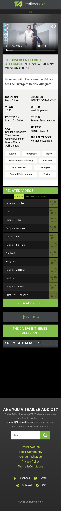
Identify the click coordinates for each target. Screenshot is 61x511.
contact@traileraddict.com (21, 422)
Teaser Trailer (13, 237)
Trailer (9, 212)
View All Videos (31, 303)
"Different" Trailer (15, 203)
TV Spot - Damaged (16, 228)
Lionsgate (45, 167)
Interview (47, 160)
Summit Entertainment (21, 174)
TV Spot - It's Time (15, 245)
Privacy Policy (31, 461)
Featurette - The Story (17, 295)
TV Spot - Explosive (16, 270)
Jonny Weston (18, 167)
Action (12, 153)
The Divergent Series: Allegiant (30, 330)
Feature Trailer (13, 220)
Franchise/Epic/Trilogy (21, 160)
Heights (10, 278)
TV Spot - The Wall (15, 286)
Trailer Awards (30, 447)
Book (49, 153)
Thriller (47, 174)
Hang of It (11, 261)
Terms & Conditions (30, 466)
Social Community (30, 451)
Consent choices (30, 456)
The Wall (10, 253)
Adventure (31, 153)
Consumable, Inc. (34, 501)
